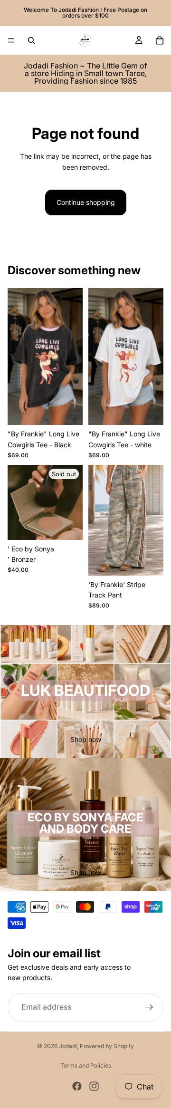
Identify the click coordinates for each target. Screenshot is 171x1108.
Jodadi (68, 1046)
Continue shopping (86, 202)
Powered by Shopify (107, 1046)
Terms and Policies (85, 1065)
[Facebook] (77, 1086)
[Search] (31, 40)
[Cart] (159, 40)
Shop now (85, 739)
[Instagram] (94, 1086)
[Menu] (11, 40)
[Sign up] (149, 1007)
